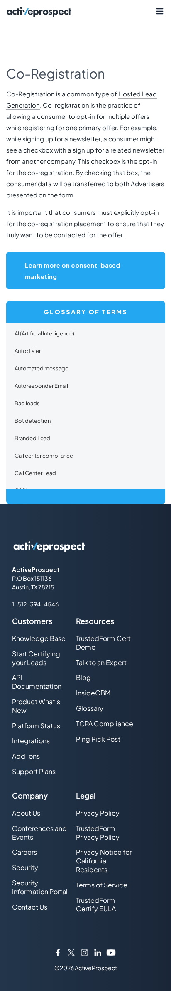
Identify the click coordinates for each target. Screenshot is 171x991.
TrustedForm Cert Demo (103, 642)
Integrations (31, 740)
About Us (26, 813)
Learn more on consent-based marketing (72, 270)
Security (25, 867)
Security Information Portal (40, 887)
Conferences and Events (39, 832)
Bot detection (33, 420)
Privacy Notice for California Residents (104, 861)
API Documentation (36, 681)
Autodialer (28, 351)
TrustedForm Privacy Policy (98, 832)
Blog (83, 677)
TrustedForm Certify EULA (96, 904)
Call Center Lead (35, 473)
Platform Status (36, 725)
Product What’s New (36, 706)
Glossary (89, 708)
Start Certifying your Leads (36, 658)
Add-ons (26, 756)
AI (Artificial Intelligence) (44, 333)
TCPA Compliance (104, 723)
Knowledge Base (39, 638)
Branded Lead (32, 438)
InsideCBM (93, 692)
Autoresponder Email (41, 385)
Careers (24, 852)
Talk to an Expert (101, 662)
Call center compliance (44, 455)
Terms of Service (101, 884)
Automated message (41, 368)
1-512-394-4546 (35, 604)
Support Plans (34, 771)
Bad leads (27, 403)
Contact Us (29, 906)
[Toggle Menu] (159, 11)
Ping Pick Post (98, 739)
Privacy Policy (98, 813)
